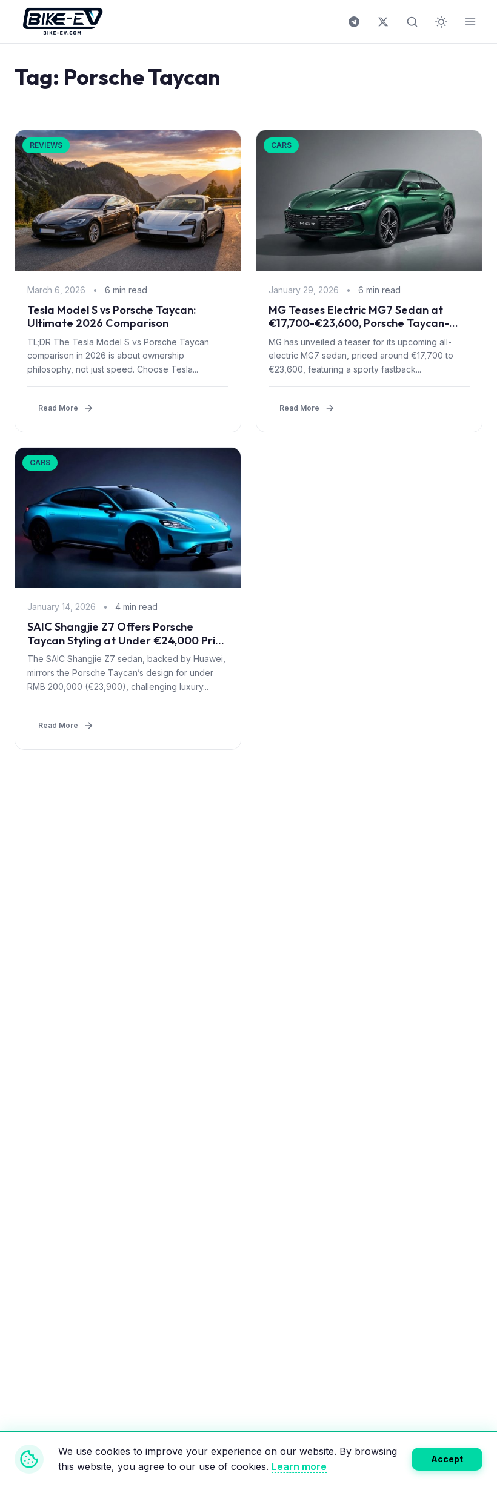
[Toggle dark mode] (441, 22)
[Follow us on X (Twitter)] (383, 22)
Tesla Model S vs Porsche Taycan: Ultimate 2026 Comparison (111, 317)
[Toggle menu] (470, 22)
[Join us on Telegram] (354, 22)
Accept (447, 1459)
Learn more (299, 1466)
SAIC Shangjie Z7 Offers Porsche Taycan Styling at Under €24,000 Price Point (127, 640)
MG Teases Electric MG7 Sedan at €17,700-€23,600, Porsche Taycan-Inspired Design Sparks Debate (359, 323)
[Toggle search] (412, 22)
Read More (58, 407)
